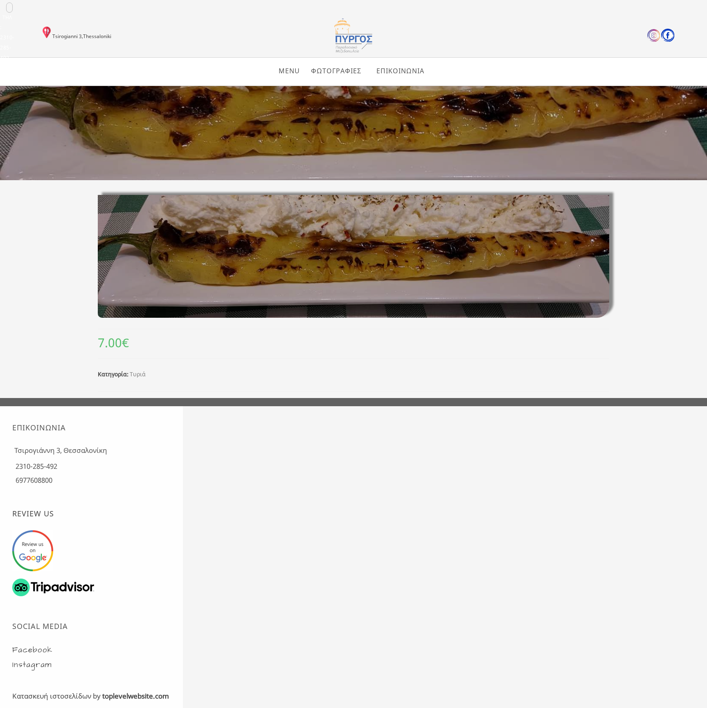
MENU (289, 70)
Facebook (32, 650)
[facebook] (667, 39)
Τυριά (138, 374)
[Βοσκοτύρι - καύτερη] (353, 177)
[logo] (353, 51)
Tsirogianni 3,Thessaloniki (81, 36)
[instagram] (653, 39)
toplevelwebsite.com (135, 696)
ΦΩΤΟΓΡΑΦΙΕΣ (336, 70)
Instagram (32, 664)
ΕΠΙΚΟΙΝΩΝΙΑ (400, 70)
